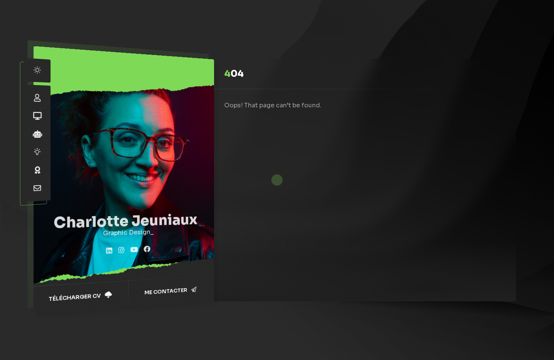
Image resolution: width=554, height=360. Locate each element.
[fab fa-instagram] (121, 250)
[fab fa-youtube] (134, 250)
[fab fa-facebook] (147, 249)
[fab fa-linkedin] (109, 251)
